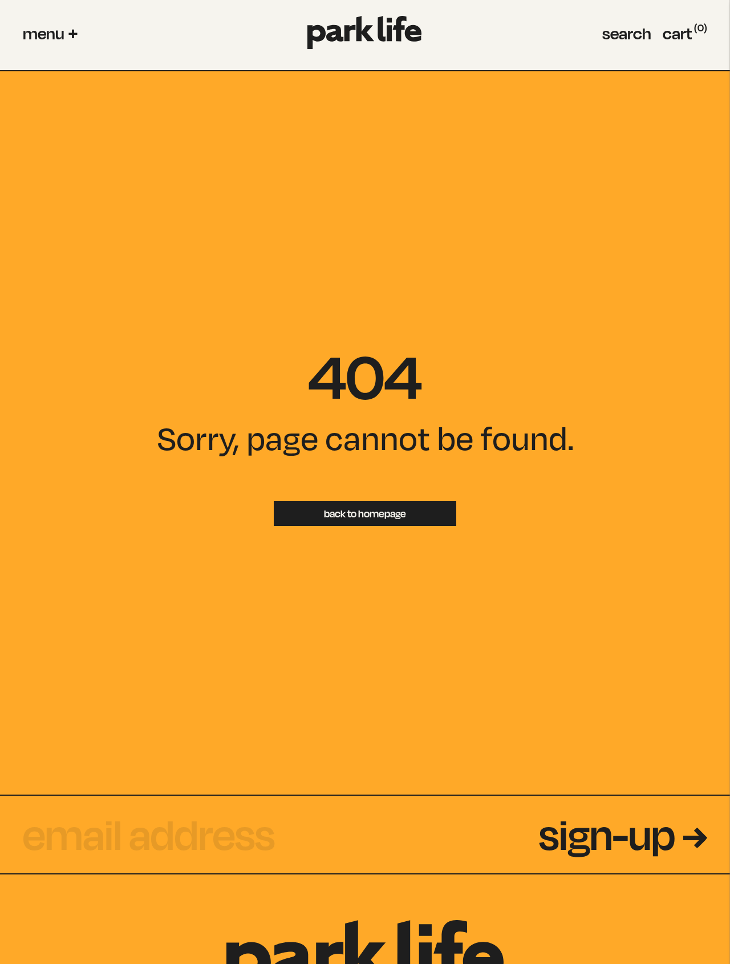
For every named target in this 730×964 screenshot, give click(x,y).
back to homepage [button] (365, 513)
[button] (50, 33)
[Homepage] (364, 33)
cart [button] (685, 33)
